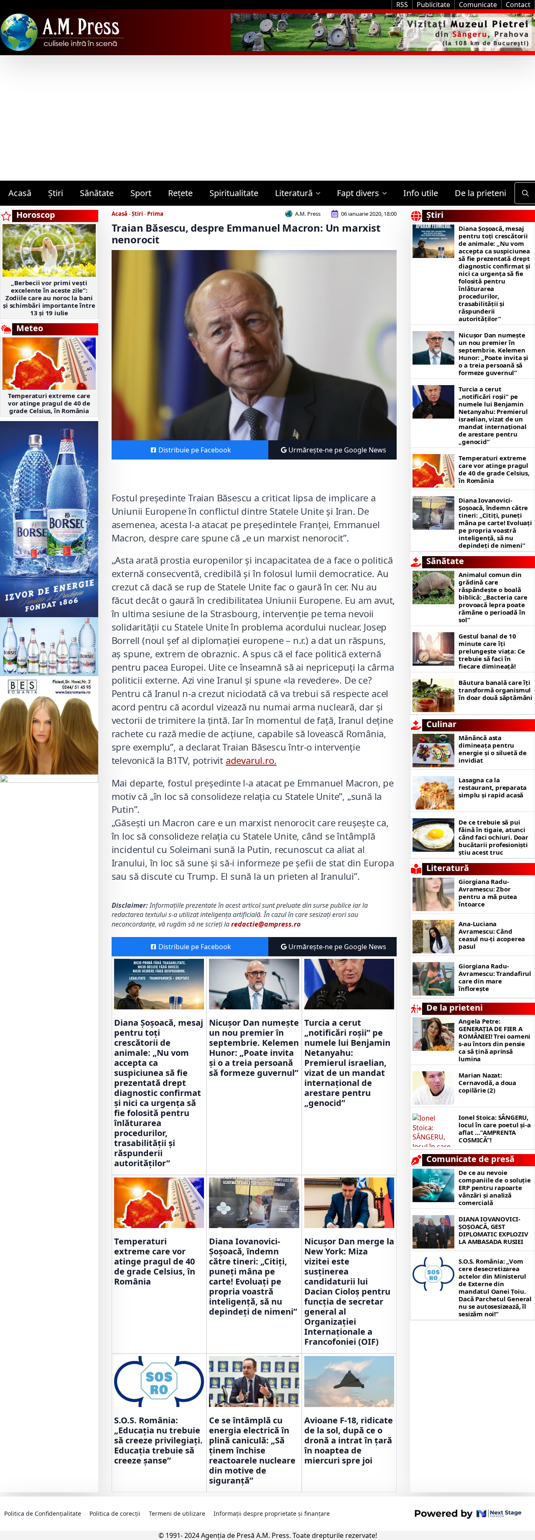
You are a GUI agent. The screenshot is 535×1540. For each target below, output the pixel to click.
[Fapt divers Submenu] (387, 193)
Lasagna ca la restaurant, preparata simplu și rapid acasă (493, 787)
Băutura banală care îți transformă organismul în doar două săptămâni (495, 690)
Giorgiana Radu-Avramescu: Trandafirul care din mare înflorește (495, 977)
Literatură (294, 193)
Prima (155, 213)
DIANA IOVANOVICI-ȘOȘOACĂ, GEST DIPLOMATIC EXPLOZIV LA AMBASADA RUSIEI (493, 1230)
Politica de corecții (114, 1513)
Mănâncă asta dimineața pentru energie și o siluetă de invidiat (492, 749)
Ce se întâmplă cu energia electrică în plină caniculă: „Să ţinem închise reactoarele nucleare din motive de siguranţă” (252, 1450)
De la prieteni (480, 193)
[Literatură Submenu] (321, 193)
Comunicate (478, 4)
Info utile (420, 193)
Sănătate (97, 193)
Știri (55, 193)
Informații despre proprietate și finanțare (272, 1513)
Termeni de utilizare (177, 1513)
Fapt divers (358, 193)
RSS (402, 4)
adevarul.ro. (251, 760)
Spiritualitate (233, 193)
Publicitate (433, 4)
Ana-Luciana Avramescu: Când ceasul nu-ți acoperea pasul (492, 935)
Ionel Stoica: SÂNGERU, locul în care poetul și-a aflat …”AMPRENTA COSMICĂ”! (494, 1128)
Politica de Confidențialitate (42, 1513)
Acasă (19, 193)
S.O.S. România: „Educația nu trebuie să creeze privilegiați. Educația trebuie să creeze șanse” (158, 1440)
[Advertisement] (267, 117)
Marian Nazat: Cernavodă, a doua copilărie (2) (487, 1082)
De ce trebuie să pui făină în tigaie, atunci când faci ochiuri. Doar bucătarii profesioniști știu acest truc (493, 837)
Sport (140, 193)
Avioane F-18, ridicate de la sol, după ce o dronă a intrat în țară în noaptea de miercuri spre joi (348, 1440)
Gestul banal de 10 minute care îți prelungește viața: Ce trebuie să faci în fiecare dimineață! (492, 651)
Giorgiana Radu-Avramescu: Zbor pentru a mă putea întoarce (488, 893)
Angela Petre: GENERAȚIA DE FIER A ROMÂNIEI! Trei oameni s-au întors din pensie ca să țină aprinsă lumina (494, 1039)
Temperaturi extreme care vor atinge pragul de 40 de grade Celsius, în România (49, 403)
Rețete (180, 193)
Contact (518, 4)
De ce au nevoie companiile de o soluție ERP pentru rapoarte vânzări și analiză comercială (494, 1187)
